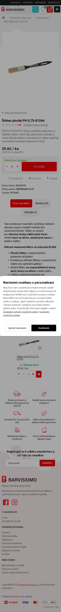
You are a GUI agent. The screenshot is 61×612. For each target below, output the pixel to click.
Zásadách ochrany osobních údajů (20, 311)
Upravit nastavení (17, 328)
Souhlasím (43, 328)
